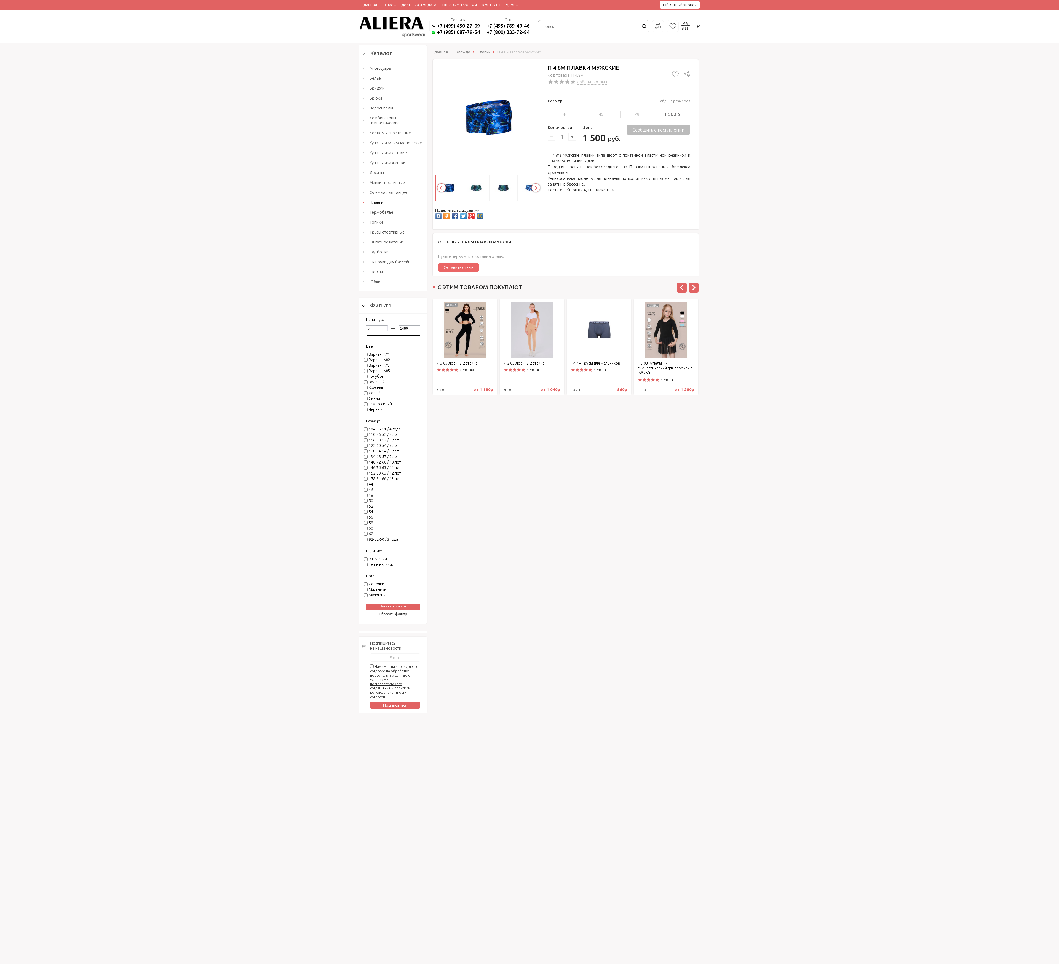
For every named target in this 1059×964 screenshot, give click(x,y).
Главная (369, 4)
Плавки (376, 202)
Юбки (375, 281)
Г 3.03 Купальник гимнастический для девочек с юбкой (665, 368)
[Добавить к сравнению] (686, 74)
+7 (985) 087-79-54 (458, 32)
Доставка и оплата (418, 4)
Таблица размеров (674, 101)
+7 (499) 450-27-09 (458, 25)
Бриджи (377, 88)
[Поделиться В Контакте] (438, 216)
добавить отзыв (592, 81)
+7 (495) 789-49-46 (508, 25)
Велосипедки (382, 108)
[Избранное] (673, 26)
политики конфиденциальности (390, 690)
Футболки (379, 252)
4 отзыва (467, 370)
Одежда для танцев (388, 192)
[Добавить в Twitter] (463, 216)
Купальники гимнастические (396, 142)
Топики (376, 222)
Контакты (491, 4)
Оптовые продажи (459, 4)
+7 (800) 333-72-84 (508, 32)
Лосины (377, 172)
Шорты (376, 271)
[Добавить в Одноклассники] (446, 216)
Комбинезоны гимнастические (385, 120)
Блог (510, 4)
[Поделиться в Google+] (471, 216)
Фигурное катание (387, 242)
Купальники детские (388, 152)
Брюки (376, 98)
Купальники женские (389, 162)
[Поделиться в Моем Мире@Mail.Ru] (480, 216)
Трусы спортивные (387, 232)
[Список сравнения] (658, 26)
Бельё (375, 78)
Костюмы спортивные (390, 132)
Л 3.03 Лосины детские (457, 363)
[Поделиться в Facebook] (455, 216)
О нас (388, 4)
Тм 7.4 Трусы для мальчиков (595, 363)
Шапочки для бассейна (391, 261)
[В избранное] (675, 74)
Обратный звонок (680, 4)
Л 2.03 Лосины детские (524, 363)
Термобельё (381, 212)
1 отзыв (533, 370)
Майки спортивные (387, 182)
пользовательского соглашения (386, 686)
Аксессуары (381, 68)
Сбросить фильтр (393, 614)
